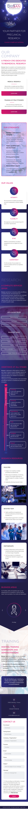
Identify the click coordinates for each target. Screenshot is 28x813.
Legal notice (22, 807)
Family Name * (7, 731)
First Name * (6, 725)
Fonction (5, 744)
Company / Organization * (10, 738)
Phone (5, 757)
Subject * (5, 763)
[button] (25, 1)
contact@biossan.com (14, 715)
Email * (5, 751)
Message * (6, 770)
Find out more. (14, 793)
